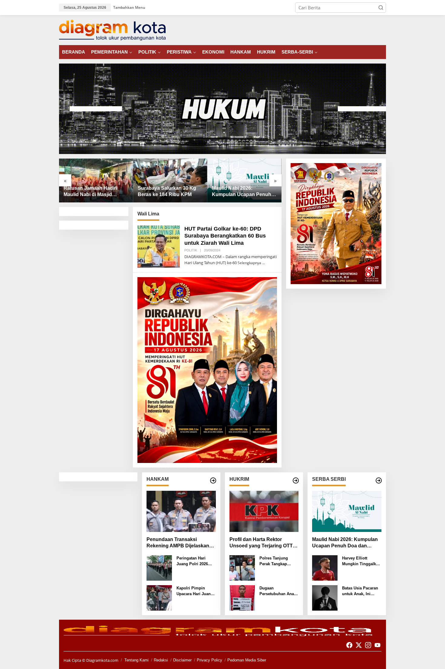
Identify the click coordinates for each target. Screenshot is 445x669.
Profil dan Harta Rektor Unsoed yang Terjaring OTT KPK (261, 543)
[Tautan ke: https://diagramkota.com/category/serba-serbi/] (378, 480)
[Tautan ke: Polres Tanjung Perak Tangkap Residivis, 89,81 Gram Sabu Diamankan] (242, 567)
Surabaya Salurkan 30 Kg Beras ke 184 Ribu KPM (167, 191)
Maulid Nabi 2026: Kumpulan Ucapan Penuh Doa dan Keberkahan (241, 191)
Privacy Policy (209, 660)
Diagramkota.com (101, 660)
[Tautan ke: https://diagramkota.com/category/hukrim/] (295, 480)
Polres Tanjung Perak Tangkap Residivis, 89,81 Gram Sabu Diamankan (274, 561)
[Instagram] (368, 645)
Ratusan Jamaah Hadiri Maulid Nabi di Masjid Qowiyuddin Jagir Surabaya (95, 191)
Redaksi (161, 660)
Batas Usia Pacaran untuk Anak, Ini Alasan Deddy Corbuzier (360, 591)
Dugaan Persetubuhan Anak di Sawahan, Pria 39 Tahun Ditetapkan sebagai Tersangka (278, 591)
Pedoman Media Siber (246, 660)
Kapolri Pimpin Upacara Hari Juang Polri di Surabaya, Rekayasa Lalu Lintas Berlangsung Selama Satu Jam (194, 591)
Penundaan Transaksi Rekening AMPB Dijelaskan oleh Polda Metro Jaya (178, 543)
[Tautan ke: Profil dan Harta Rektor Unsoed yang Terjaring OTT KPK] (264, 511)
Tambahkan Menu (129, 7)
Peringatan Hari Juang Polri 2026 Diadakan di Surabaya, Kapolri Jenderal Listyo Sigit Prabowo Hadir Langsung (195, 561)
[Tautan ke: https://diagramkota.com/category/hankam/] (213, 480)
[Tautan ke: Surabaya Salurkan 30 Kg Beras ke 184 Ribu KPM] (170, 180)
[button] (381, 7)
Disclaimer (182, 660)
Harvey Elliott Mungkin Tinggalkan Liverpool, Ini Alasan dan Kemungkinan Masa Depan (361, 561)
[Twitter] (359, 645)
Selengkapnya (249, 262)
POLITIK (190, 250)
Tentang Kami (136, 660)
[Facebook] (349, 645)
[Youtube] (377, 645)
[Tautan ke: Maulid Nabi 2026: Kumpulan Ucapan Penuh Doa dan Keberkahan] (244, 180)
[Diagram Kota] (112, 30)
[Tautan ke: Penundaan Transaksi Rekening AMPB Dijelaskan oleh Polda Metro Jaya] (181, 511)
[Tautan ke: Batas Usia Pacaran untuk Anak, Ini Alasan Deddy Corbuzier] (325, 597)
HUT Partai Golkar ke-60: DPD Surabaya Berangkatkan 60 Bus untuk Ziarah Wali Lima (225, 236)
